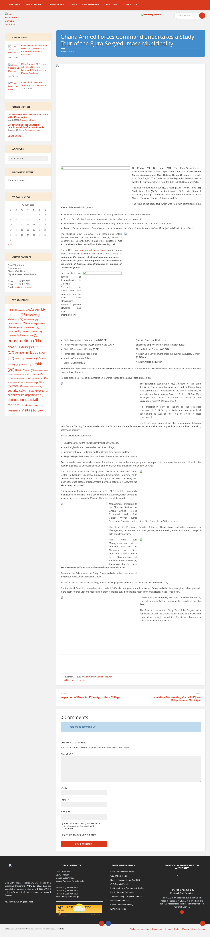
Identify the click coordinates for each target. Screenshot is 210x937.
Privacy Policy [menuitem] (188, 929)
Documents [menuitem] (157, 929)
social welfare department (25, 395)
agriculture (24, 310)
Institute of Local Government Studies (127, 888)
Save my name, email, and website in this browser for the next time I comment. (82, 825)
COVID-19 (16, 347)
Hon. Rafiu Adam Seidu (182, 889)
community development (25, 331)
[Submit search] (202, 15)
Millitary (67, 680)
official (41, 378)
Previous (65, 693)
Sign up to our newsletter (79, 835)
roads (38, 386)
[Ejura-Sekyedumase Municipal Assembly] (151, 14)
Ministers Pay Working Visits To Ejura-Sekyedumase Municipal (177, 699)
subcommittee (35, 405)
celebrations (17, 323)
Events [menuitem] (168, 929)
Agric (12, 310)
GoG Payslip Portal (119, 884)
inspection (27, 374)
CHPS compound (35, 323)
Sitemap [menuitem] (201, 929)
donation (22, 352)
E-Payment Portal (118, 909)
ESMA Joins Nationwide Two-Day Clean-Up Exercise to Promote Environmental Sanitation (34, 50)
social (82, 680)
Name (64, 788)
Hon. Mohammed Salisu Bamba (90, 250)
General (100, 677)
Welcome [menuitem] (134, 929)
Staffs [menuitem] (177, 929)
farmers (33, 358)
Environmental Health (28, 120)
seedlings (31, 391)
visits (30, 410)
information (15, 374)
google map (28, 902)
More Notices (14, 136)
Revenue (29, 386)
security (108, 677)
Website (65, 812)
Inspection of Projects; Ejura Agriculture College (90, 697)
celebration (31, 319)
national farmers (25, 378)
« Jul (10, 244)
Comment (67, 754)
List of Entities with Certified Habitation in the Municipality (28, 116)
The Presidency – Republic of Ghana (126, 896)
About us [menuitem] (145, 929)
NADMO (12, 378)
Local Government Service (122, 872)
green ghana (25, 365)
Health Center (24, 370)
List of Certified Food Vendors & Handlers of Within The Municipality (26, 126)
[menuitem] (14, 5)
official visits (30, 382)
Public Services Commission (123, 892)
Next (198, 693)
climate (14, 327)
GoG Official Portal (118, 876)
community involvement (22, 335)
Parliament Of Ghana (119, 900)
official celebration (16, 382)
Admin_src (89, 677)
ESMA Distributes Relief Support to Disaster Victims (33, 84)
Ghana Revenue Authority (121, 905)
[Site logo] (13, 24)
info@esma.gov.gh (22, 287)
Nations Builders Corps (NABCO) (125, 880)
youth (42, 411)
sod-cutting (19, 399)
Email (65, 800)
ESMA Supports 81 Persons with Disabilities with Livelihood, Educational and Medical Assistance (33, 68)
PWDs (18, 386)
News (71, 52)
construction (24, 340)
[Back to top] (202, 923)
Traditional (14, 410)
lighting (38, 374)
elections (19, 359)
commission (30, 327)
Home (63, 52)
